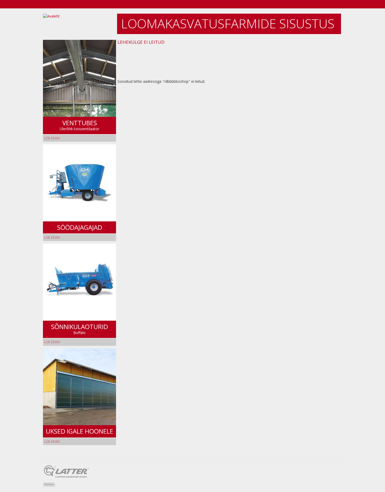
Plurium (49, 484)
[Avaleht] (80, 24)
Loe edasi (52, 138)
